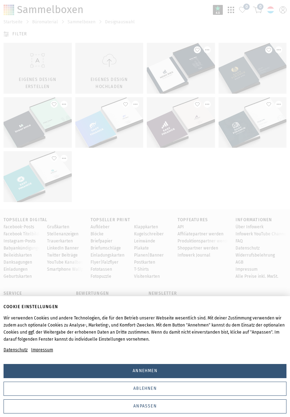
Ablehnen (145, 388)
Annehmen (145, 370)
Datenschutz (16, 349)
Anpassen (145, 406)
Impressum (42, 349)
